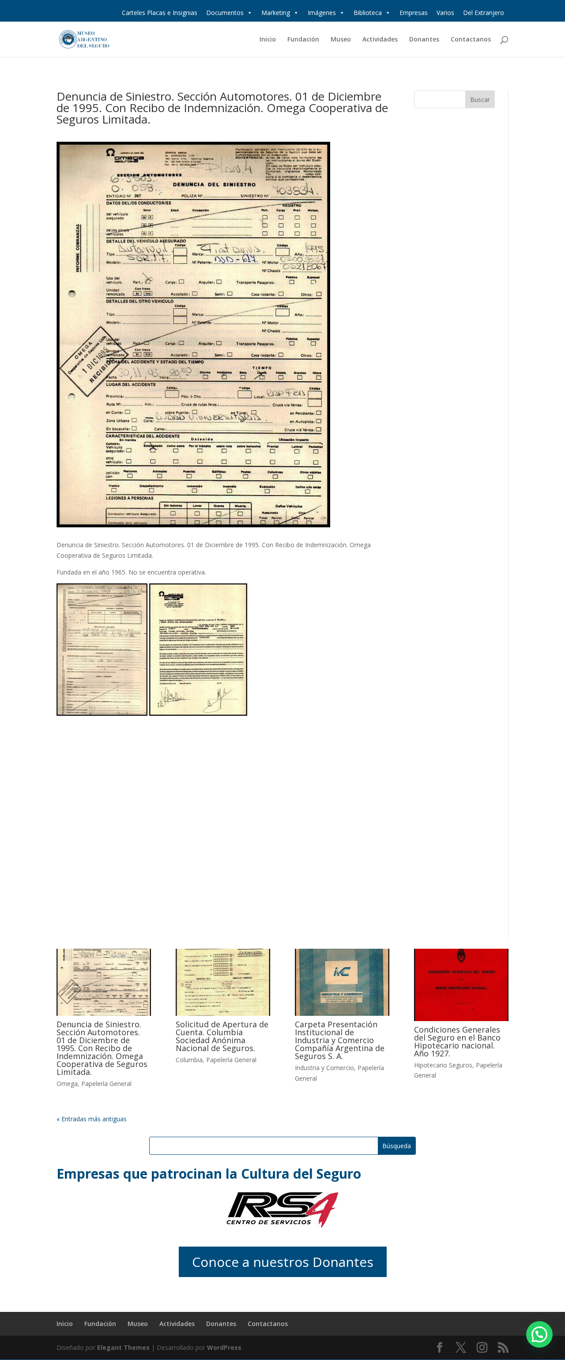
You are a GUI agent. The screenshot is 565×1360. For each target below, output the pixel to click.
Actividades (380, 39)
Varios (445, 12)
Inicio (268, 39)
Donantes (424, 39)
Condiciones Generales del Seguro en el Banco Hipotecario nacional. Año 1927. (457, 1041)
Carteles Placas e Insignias (159, 12)
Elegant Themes (123, 1347)
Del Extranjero (483, 12)
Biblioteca (368, 12)
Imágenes (322, 12)
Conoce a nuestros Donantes (282, 1262)
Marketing (275, 12)
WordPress (224, 1347)
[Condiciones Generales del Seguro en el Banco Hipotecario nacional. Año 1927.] (461, 985)
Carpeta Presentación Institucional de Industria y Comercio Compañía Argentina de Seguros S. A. (339, 1040)
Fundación (303, 39)
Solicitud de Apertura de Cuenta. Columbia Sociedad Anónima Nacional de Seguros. (222, 1036)
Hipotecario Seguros (443, 1065)
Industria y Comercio (324, 1067)
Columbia (189, 1060)
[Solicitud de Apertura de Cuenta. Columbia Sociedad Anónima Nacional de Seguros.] (223, 982)
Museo (341, 39)
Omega (67, 1083)
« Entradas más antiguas (91, 1119)
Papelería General (106, 1083)
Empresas (413, 12)
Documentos (225, 12)
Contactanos (471, 39)
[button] (539, 1334)
